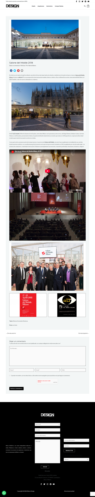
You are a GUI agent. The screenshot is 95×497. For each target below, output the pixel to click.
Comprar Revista (59, 6)
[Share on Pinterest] (18, 71)
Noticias (23, 65)
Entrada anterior (11, 333)
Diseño (33, 6)
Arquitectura (41, 6)
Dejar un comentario (14, 65)
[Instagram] (79, 1)
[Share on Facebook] (11, 71)
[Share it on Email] (22, 71)
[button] (85, 6)
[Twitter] (82, 1)
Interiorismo (49, 6)
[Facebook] (76, 1)
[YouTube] (88, 1)
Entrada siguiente (84, 333)
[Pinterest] (85, 1)
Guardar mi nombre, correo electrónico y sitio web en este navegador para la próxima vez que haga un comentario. (40, 375)
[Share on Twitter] (14, 71)
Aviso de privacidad (69, 491)
